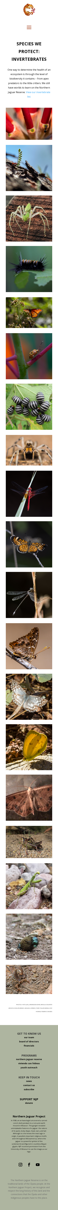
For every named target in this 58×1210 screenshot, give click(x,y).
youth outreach (29, 1067)
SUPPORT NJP (29, 1099)
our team (29, 1037)
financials (29, 1045)
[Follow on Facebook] (29, 1164)
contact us (29, 1085)
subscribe (29, 1089)
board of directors (29, 1041)
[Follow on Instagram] (20, 1164)
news (29, 1081)
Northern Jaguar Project (29, 1116)
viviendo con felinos (29, 1063)
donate (29, 1103)
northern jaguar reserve (29, 1059)
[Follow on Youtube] (37, 1164)
